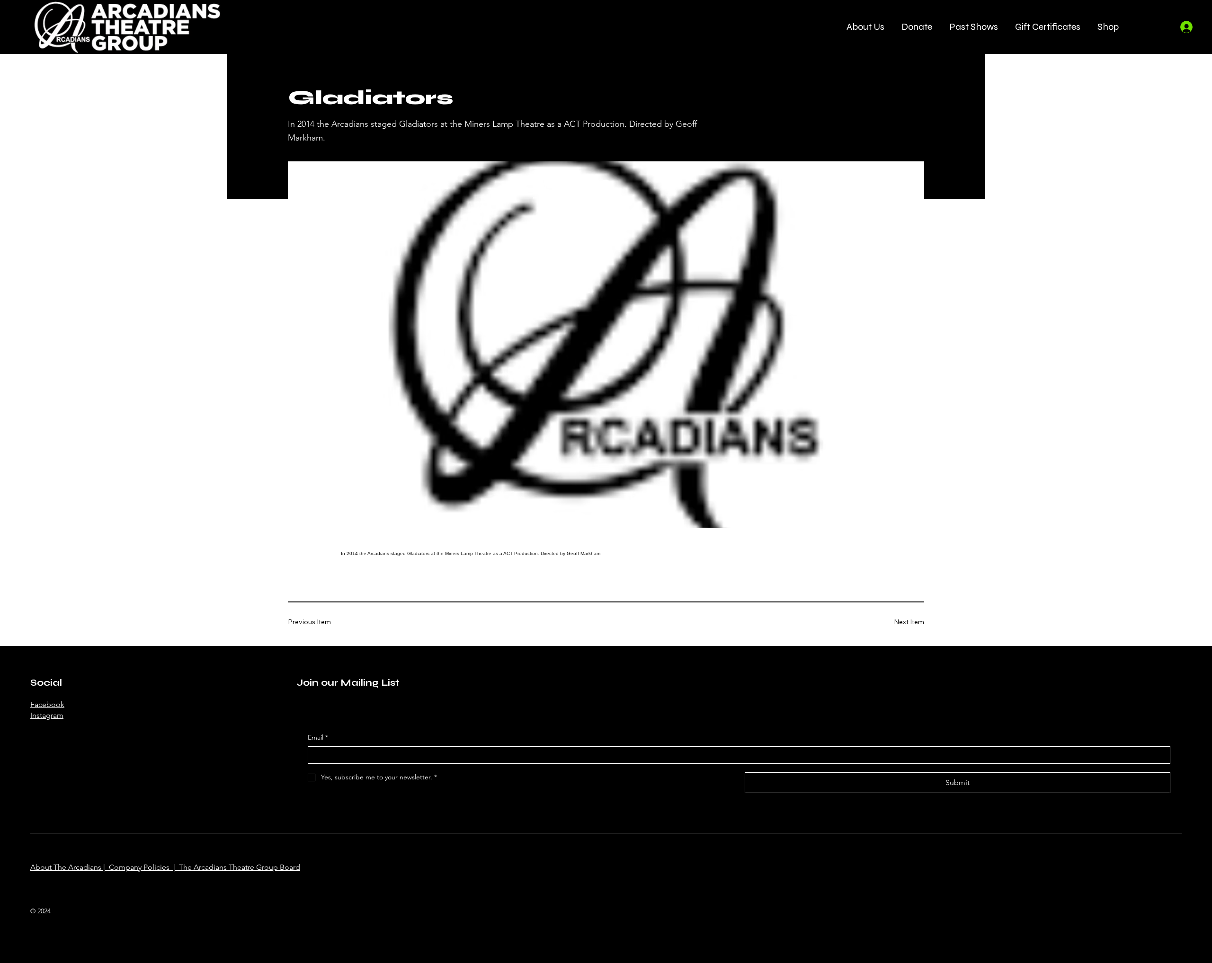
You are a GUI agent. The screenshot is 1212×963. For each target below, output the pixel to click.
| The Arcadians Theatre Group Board (234, 867)
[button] (865, 26)
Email (318, 737)
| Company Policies (135, 867)
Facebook (47, 704)
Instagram (46, 715)
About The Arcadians (65, 867)
